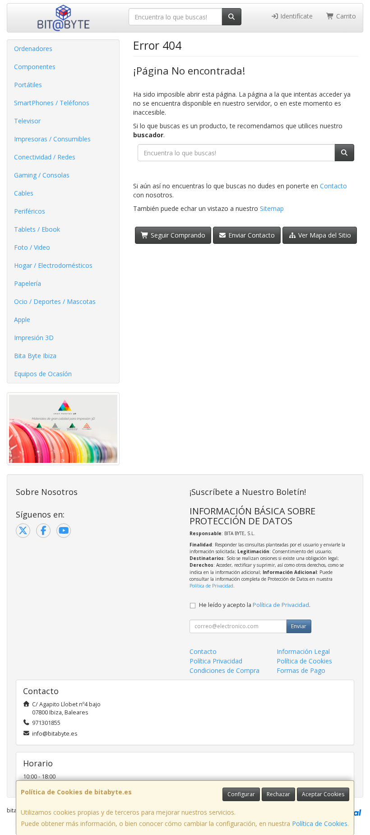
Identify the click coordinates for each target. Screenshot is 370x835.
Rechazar (278, 794)
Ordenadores (33, 48)
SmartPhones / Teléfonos (51, 102)
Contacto (333, 186)
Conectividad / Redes (44, 157)
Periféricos (29, 211)
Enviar (298, 626)
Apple (22, 319)
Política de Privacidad (211, 586)
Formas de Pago (301, 670)
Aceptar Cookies (323, 794)
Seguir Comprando (177, 235)
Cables (23, 193)
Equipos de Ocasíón (43, 373)
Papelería (27, 283)
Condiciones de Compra (224, 670)
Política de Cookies (319, 823)
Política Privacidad (216, 661)
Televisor (27, 121)
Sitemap (272, 208)
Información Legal (303, 651)
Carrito (345, 16)
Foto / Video (32, 247)
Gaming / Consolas (41, 175)
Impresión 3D (34, 337)
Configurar (241, 794)
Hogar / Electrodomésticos (53, 265)
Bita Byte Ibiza (35, 355)
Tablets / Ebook (37, 229)
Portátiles (28, 84)
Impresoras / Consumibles (52, 139)
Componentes (35, 66)
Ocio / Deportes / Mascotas (55, 301)
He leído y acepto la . (254, 605)
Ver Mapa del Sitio (323, 235)
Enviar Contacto (251, 235)
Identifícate (295, 16)
